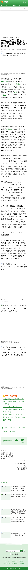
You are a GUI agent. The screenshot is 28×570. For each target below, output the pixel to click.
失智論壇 (13, 5)
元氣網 (6, 37)
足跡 (4, 95)
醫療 (20, 5)
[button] (25, 5)
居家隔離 (4, 81)
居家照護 (9, 129)
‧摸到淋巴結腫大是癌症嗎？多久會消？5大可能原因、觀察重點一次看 (14, 417)
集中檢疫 (19, 84)
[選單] (26, 2)
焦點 (2, 5)
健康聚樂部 (14, 561)
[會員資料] (23, 2)
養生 (7, 5)
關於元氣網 (7, 561)
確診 (2, 89)
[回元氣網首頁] (6, 2)
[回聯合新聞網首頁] (2, 2)
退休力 (11, 563)
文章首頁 (16, 563)
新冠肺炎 (10, 37)
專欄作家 (22, 563)
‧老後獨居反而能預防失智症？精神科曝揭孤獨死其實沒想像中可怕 (13, 409)
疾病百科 (6, 563)
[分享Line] (10, 8)
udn (2, 37)
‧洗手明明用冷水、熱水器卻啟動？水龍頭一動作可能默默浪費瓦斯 (13, 401)
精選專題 (21, 561)
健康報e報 (15, 554)
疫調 (16, 92)
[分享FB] (3, 8)
